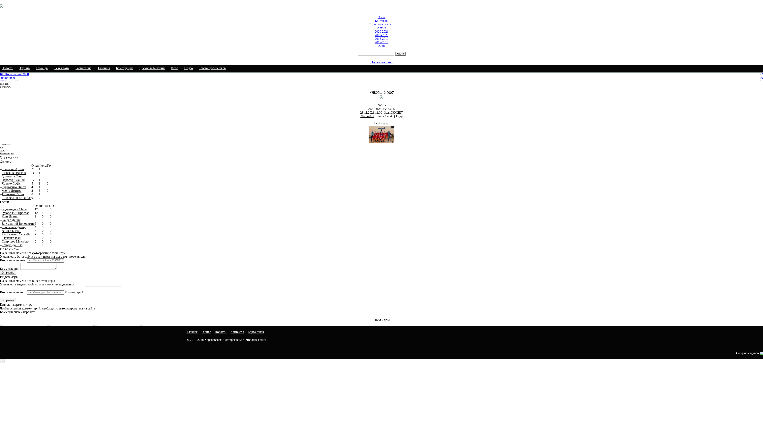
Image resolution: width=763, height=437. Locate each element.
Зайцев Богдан (11, 230)
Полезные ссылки (381, 24)
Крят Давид (9, 216)
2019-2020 (381, 35)
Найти (400, 53)
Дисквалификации (152, 68)
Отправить (8, 272)
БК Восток (381, 124)
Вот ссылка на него (13, 292)
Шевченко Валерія (14, 172)
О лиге (206, 332)
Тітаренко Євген (13, 194)
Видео (188, 68)
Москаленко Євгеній (16, 234)
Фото (174, 68)
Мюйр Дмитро (11, 190)
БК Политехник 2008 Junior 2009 (14, 76)
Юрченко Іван (11, 238)
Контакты (381, 20)
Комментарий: (9, 268)
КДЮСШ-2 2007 (382, 92)
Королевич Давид (14, 227)
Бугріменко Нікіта (14, 187)
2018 (381, 45)
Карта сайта (256, 332)
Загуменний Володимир (18, 223)
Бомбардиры (124, 68)
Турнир (24, 68)
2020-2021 (381, 31)
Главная (4, 83)
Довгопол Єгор (12, 176)
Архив (381, 28)
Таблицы (104, 68)
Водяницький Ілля (14, 209)
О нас (381, 17)
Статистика (5, 144)
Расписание (83, 68)
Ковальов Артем (13, 169)
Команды (42, 68)
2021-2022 (367, 116)
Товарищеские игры (212, 68)
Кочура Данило (12, 245)
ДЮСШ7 (396, 112)
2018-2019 (381, 38)
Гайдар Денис (11, 220)
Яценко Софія (11, 183)
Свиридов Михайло (15, 241)
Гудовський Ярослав (15, 213)
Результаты (61, 68)
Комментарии (7, 153)
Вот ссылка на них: (13, 260)
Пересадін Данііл (13, 180)
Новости (7, 68)
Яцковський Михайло (16, 197)
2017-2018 (381, 42)
